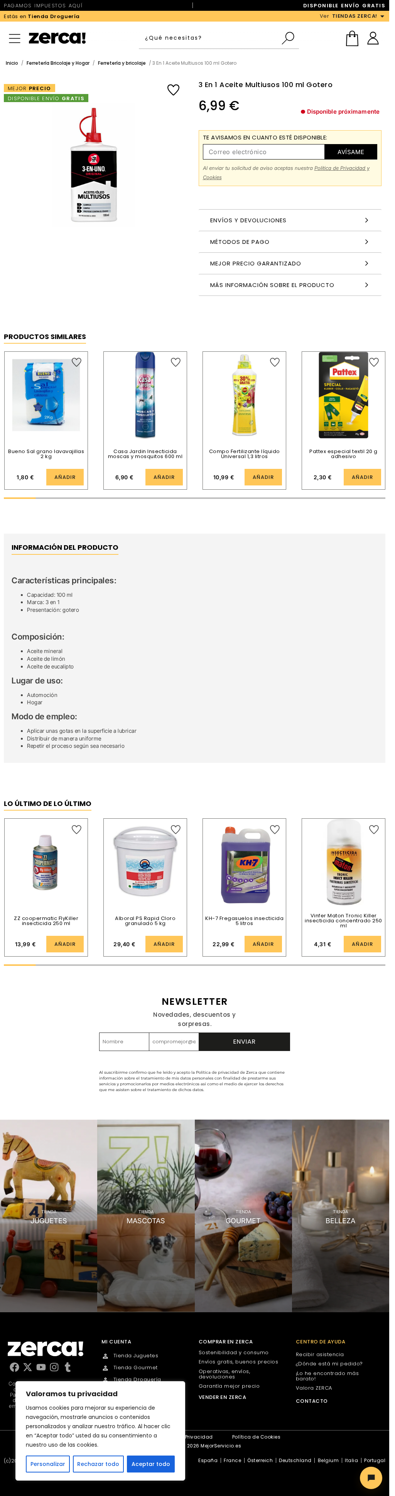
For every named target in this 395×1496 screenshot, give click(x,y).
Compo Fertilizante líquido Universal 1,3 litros (244, 454)
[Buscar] (290, 38)
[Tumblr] (67, 1367)
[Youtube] (41, 1367)
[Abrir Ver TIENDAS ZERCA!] (382, 16)
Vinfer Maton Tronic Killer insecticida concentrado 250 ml (343, 920)
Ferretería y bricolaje (122, 63)
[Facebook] (14, 1367)
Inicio (12, 63)
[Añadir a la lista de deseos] (173, 90)
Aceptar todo (151, 1464)
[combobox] (210, 38)
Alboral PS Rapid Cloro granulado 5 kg (145, 921)
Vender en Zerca (222, 1397)
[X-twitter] (27, 1367)
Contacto (312, 1401)
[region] (100, 1431)
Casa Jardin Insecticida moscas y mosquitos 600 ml (145, 454)
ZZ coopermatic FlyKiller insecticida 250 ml (46, 921)
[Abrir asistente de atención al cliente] (371, 1478)
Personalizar (47, 1464)
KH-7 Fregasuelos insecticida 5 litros (244, 921)
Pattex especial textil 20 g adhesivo (343, 454)
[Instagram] (54, 1367)
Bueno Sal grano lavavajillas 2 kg (46, 454)
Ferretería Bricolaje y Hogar (58, 63)
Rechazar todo (98, 1464)
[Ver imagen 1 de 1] (93, 165)
